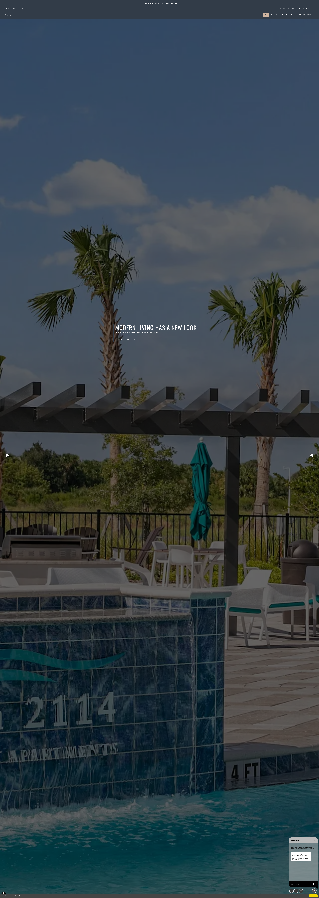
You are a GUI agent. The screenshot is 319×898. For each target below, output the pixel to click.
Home (266, 15)
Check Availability (125, 339)
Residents (282, 8)
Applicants (291, 8)
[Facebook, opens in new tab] (19, 8)
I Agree (313, 896)
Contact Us (307, 15)
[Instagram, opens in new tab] (23, 8)
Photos (293, 15)
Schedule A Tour (305, 8)
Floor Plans (284, 15)
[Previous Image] (7, 456)
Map (299, 15)
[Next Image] (312, 456)
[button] (159, 3)
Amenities (274, 15)
